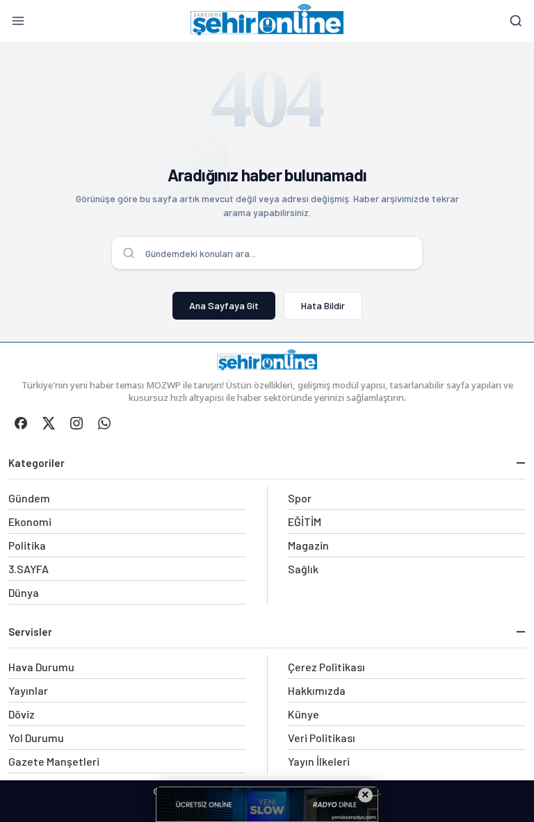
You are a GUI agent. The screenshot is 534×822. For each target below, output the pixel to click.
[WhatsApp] (104, 423)
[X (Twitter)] (48, 423)
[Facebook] (20, 423)
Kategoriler (36, 463)
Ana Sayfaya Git (224, 305)
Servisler (30, 631)
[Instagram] (76, 423)
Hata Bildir (323, 305)
